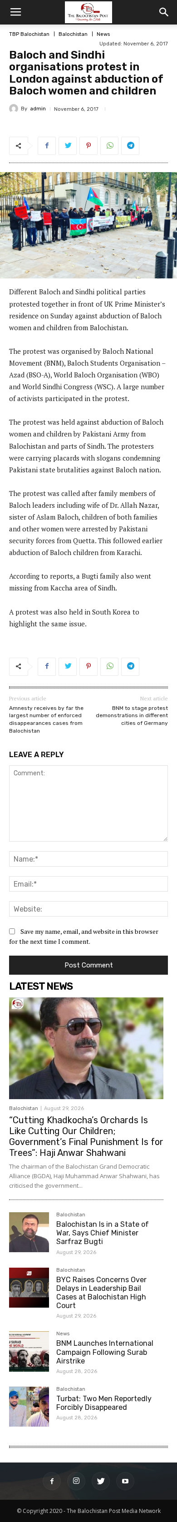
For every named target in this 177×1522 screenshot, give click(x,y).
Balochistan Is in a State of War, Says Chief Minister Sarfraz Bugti (102, 1233)
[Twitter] (101, 1481)
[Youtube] (125, 1481)
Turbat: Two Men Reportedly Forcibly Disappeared (104, 1403)
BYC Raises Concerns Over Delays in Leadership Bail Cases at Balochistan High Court (101, 1292)
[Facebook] (52, 1481)
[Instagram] (76, 1481)
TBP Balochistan (29, 34)
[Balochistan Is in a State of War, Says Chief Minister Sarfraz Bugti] (29, 1232)
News (103, 34)
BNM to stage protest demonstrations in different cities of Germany (132, 715)
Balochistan (73, 34)
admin (38, 108)
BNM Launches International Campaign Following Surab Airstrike (104, 1352)
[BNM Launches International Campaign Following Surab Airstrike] (29, 1351)
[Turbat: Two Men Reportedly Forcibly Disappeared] (29, 1407)
